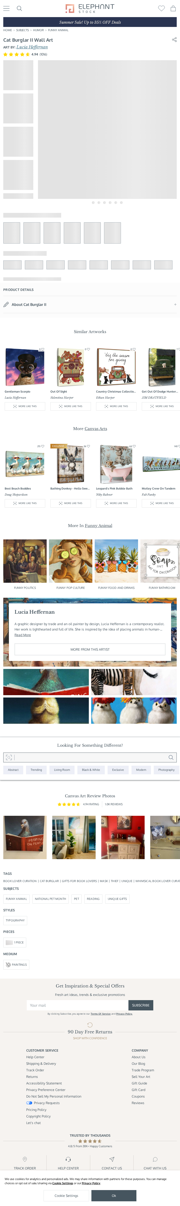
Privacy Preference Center (45, 1090)
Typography (15, 920)
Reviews (138, 1103)
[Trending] (36, 770)
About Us (139, 1057)
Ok (114, 1196)
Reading (93, 899)
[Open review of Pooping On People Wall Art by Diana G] (25, 837)
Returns (32, 1077)
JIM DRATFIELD (154, 397)
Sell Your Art (141, 1077)
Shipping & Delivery (41, 1063)
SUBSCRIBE (141, 1005)
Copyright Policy (38, 1116)
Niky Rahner (104, 494)
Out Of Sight (58, 391)
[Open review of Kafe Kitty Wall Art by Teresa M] (123, 837)
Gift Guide (139, 1083)
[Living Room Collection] (62, 770)
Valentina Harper (62, 397)
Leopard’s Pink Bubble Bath (114, 488)
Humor (38, 30)
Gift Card (138, 1090)
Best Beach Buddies (18, 488)
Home (7, 30)
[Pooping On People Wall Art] (46, 682)
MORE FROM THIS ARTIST (90, 649)
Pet (76, 899)
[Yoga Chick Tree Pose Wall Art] (46, 711)
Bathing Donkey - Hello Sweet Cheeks (70, 489)
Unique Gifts (117, 899)
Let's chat (33, 1123)
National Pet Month (50, 899)
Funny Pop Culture (70, 588)
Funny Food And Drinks (116, 588)
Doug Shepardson (16, 494)
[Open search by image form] (9, 757)
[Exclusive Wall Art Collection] (118, 770)
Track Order (35, 1070)
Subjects (22, 30)
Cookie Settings (62, 1183)
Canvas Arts (96, 428)
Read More (23, 635)
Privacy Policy (91, 1183)
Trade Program (143, 1070)
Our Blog (138, 1063)
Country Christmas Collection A (115, 392)
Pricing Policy (36, 1110)
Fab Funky (149, 494)
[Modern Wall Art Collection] (141, 770)
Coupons (138, 1096)
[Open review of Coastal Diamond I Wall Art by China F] (74, 837)
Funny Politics (25, 588)
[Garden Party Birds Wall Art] (134, 711)
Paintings (19, 964)
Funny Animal (58, 30)
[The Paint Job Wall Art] (134, 682)
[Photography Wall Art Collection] (166, 770)
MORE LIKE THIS (28, 406)
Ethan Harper (105, 397)
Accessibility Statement (44, 1083)
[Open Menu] (6, 8)
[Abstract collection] (13, 770)
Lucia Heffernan (32, 47)
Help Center (35, 1057)
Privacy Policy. (124, 1013)
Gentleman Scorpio (17, 391)
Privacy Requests (47, 1103)
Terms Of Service (101, 1013)
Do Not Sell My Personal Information (53, 1096)
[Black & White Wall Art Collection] (91, 770)
